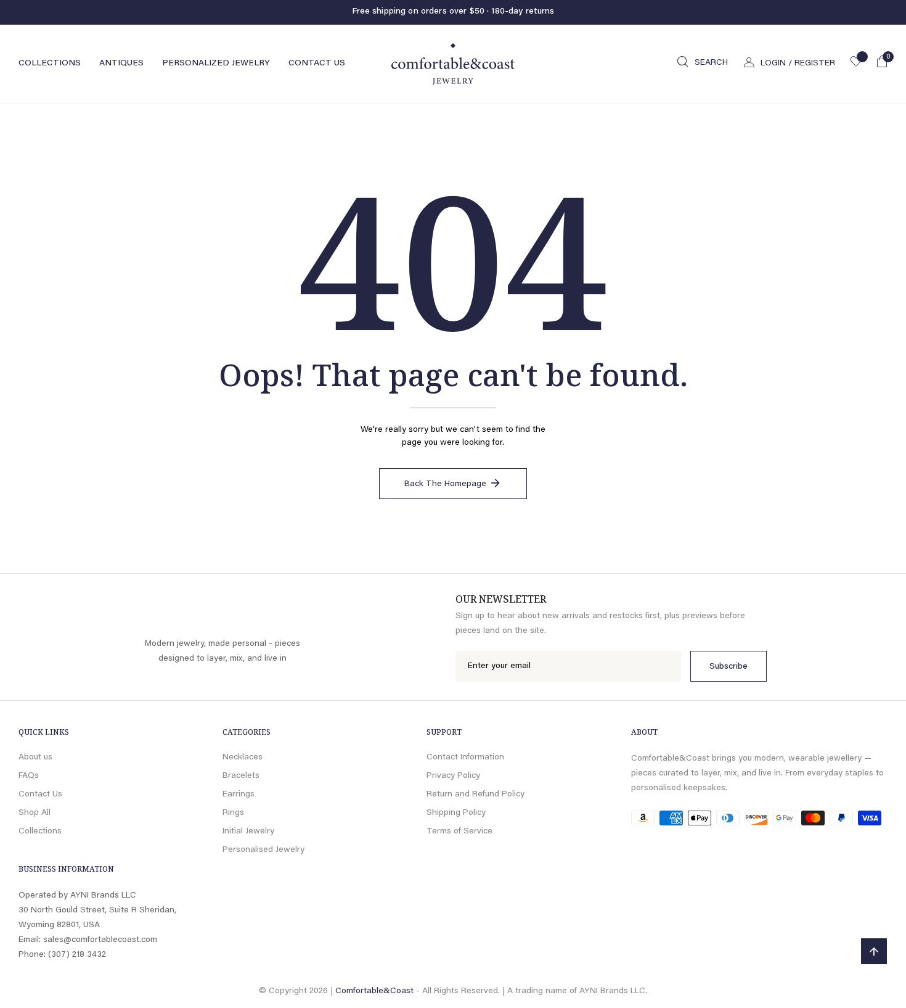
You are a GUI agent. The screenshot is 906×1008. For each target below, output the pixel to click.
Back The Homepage (445, 484)
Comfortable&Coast (374, 991)
